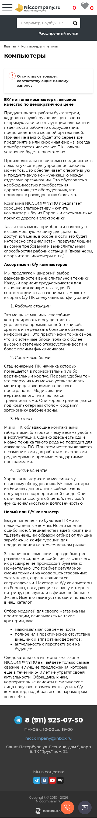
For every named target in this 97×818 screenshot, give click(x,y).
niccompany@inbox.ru (48, 738)
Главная (10, 46)
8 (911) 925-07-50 (54, 720)
